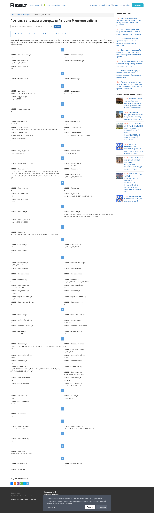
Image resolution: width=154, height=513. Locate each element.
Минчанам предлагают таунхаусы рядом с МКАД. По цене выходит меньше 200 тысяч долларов (129, 21)
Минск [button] (34, 5)
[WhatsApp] (21, 483)
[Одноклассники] (15, 483)
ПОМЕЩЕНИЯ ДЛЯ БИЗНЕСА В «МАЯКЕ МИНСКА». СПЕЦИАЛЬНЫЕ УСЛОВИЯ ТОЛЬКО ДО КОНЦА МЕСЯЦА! (133, 163)
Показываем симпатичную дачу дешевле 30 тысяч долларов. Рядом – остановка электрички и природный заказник (129, 85)
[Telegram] (27, 483)
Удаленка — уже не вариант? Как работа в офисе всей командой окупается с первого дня (133, 115)
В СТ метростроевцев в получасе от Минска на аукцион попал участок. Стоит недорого (128, 31)
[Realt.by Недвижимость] (18, 5)
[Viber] (18, 483)
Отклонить (101, 507)
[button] (127, 5)
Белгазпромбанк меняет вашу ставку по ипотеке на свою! (133, 198)
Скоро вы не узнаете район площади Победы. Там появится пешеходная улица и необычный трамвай (129, 53)
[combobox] (31, 26)
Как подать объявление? (56, 5)
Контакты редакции (51, 495)
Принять (90, 507)
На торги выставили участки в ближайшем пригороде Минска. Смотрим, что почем (129, 63)
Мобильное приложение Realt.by (23, 500)
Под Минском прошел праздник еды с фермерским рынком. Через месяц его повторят (127, 41)
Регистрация (137, 5)
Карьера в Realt (50, 492)
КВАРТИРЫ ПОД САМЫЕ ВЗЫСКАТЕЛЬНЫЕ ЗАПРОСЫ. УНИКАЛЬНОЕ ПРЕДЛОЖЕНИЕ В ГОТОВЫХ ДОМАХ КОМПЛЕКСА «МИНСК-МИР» (133, 183)
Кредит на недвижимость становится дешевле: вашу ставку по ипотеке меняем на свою (133, 148)
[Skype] (24, 483)
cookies (69, 504)
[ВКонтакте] (11, 483)
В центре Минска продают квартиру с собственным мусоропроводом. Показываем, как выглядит (128, 73)
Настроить (51, 507)
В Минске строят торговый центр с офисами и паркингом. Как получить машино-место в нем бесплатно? (133, 103)
